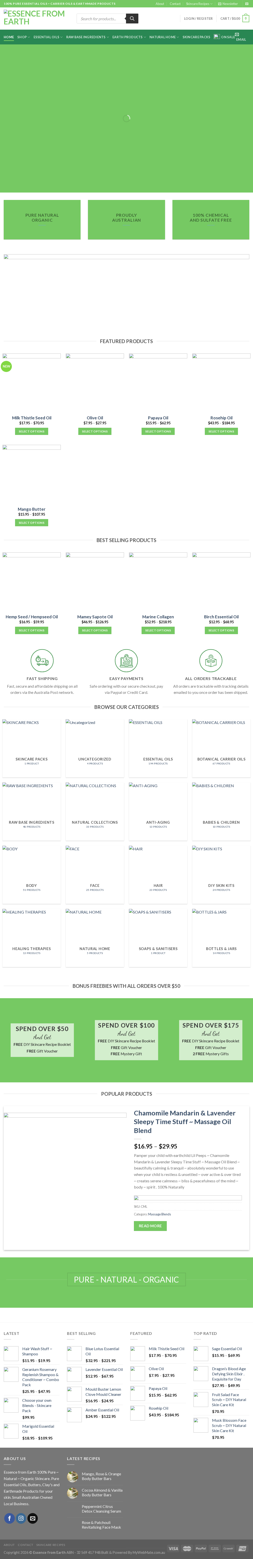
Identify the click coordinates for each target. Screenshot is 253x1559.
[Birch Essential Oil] (221, 581)
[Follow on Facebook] (9, 1518)
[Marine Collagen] (158, 581)
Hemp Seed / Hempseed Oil (32, 616)
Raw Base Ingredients (86, 37)
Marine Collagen (158, 616)
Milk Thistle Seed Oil (31, 417)
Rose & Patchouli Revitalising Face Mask (101, 1524)
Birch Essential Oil (221, 616)
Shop (22, 37)
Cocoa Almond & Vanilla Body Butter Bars (102, 1492)
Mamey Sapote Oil (95, 616)
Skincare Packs (197, 37)
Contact (175, 4)
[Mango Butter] (31, 474)
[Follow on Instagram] (21, 1518)
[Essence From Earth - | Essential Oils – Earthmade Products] (36, 18)
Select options (31, 431)
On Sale (228, 37)
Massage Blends (159, 1214)
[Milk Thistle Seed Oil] (31, 382)
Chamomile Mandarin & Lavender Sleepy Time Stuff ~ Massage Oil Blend (184, 1121)
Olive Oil (95, 417)
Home (9, 37)
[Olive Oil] (95, 382)
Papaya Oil (158, 417)
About (160, 4)
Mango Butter (31, 509)
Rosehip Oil (221, 417)
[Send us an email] (246, 4)
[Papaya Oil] (158, 382)
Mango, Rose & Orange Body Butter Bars (101, 1476)
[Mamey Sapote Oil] (95, 581)
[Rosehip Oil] (221, 382)
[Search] (132, 18)
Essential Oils (47, 37)
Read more (150, 1226)
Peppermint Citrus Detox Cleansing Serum (101, 1508)
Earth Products (127, 37)
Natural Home (162, 37)
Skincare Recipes (197, 4)
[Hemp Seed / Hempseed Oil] (31, 581)
